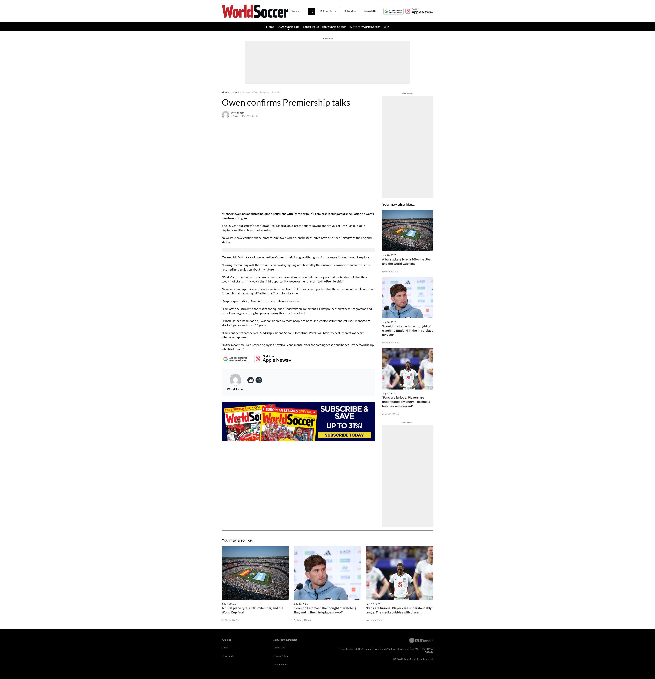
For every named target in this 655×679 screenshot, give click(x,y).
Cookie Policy (280, 664)
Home (270, 27)
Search (311, 11)
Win (386, 27)
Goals (225, 647)
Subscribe (350, 11)
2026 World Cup (289, 27)
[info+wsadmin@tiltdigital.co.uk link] (250, 380)
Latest (235, 92)
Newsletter (370, 11)
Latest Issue (311, 27)
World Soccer (238, 112)
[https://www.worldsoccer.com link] (259, 380)
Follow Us (326, 11)
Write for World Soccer (364, 27)
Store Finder (228, 655)
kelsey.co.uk (427, 658)
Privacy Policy (280, 655)
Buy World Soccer (334, 27)
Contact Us (279, 647)
